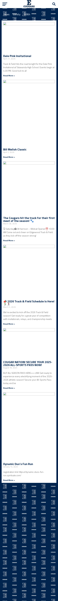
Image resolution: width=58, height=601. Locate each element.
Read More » (9, 75)
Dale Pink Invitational (17, 56)
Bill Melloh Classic (14, 149)
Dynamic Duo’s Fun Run (18, 464)
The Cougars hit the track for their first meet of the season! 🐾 (29, 219)
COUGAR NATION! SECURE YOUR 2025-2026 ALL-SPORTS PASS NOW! (27, 363)
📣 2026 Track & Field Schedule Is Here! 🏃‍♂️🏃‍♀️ (28, 302)
